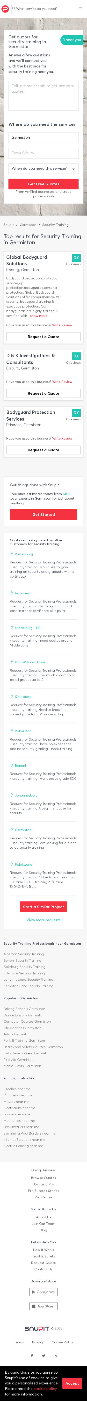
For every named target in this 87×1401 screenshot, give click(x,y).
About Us (43, 1217)
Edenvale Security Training (24, 973)
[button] (80, 8)
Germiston (28, 225)
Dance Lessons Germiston (24, 1015)
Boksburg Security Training (24, 967)
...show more (38, 316)
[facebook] (32, 1356)
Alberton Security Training (24, 954)
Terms (19, 1342)
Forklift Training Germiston (24, 1041)
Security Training (55, 225)
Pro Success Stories (43, 1191)
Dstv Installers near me (21, 1127)
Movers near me (16, 1102)
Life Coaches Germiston (22, 1028)
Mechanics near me (19, 1121)
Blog (43, 1230)
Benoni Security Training (22, 961)
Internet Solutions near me (24, 1140)
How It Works (43, 1250)
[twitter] (43, 1356)
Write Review (62, 325)
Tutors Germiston (17, 1034)
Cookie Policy (62, 1342)
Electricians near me (20, 1108)
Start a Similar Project (43, 906)
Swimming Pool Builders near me (30, 1133)
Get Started (43, 514)
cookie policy (45, 1388)
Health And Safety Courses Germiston (33, 1047)
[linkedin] (55, 1356)
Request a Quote (43, 336)
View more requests (43, 920)
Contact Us (43, 1269)
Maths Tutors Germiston (22, 1066)
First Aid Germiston (19, 1060)
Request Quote (43, 1263)
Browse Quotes (43, 1178)
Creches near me (17, 1089)
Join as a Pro (43, 1184)
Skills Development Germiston (27, 1053)
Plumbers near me (18, 1095)
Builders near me (17, 1114)
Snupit (9, 225)
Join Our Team (43, 1224)
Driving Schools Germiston (24, 1009)
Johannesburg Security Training (28, 980)
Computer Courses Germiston (27, 1022)
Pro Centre (43, 1197)
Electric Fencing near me (23, 1146)
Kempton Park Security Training (28, 986)
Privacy (38, 1342)
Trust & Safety (43, 1256)
